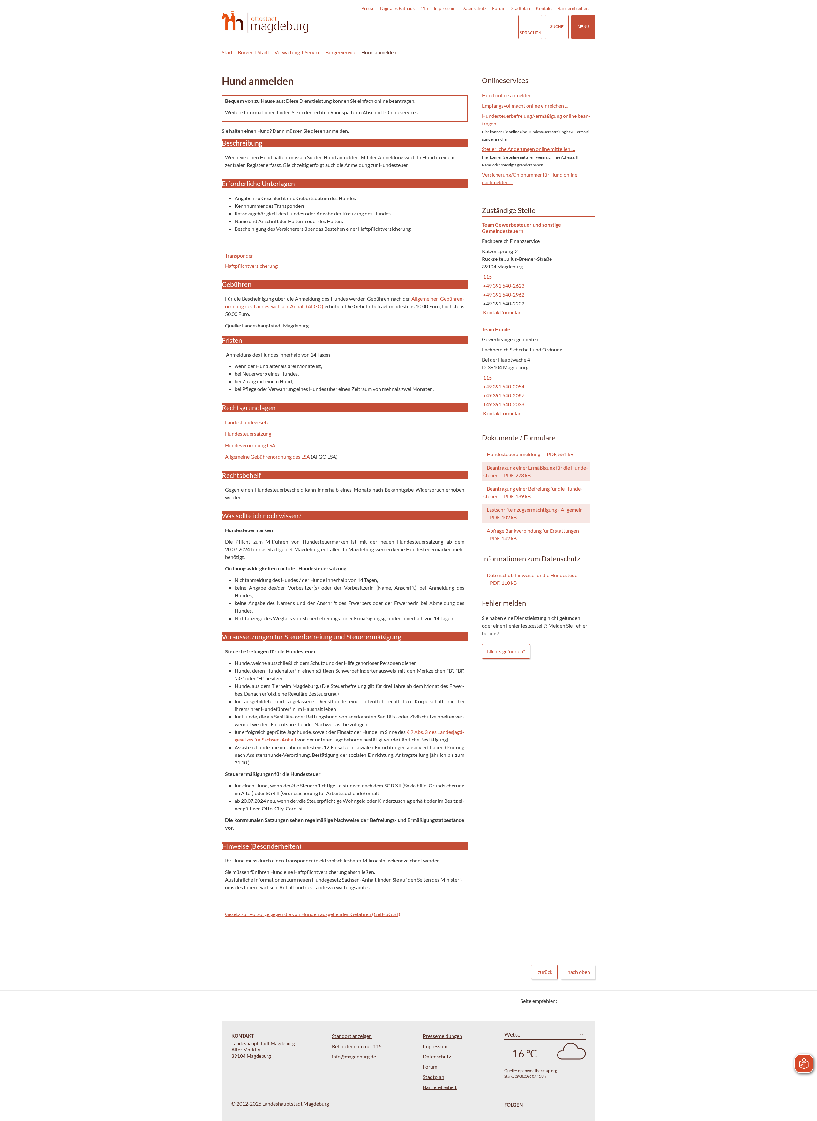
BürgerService (341, 52)
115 (424, 8)
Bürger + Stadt (253, 52)
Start (227, 52)
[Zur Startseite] (265, 21)
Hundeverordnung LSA (250, 445)
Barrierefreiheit (573, 8)
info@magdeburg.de (354, 1056)
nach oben (578, 972)
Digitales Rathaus (397, 8)
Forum (499, 8)
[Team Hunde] (536, 371)
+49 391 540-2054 (503, 386)
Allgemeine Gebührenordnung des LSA (267, 457)
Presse (367, 8)
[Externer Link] (468, 27)
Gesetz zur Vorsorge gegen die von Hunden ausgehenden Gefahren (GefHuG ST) (312, 914)
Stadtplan (520, 8)
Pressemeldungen (442, 1036)
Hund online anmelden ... (509, 95)
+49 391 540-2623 (503, 285)
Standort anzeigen (352, 1036)
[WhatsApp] (588, 1001)
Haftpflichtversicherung (251, 266)
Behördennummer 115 (357, 1046)
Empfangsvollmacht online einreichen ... (525, 105)
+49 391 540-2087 (503, 395)
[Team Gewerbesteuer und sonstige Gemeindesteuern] (536, 269)
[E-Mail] (580, 1001)
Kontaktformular (501, 312)
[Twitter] (564, 1001)
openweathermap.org (537, 1070)
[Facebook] (572, 1001)
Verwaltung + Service (297, 52)
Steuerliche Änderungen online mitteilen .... (528, 149)
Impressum (445, 8)
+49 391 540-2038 (503, 404)
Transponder (239, 255)
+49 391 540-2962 (503, 294)
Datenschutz (473, 8)
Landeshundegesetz (247, 422)
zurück (545, 972)
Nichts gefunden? (506, 651)
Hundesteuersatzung (248, 434)
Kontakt (544, 8)
